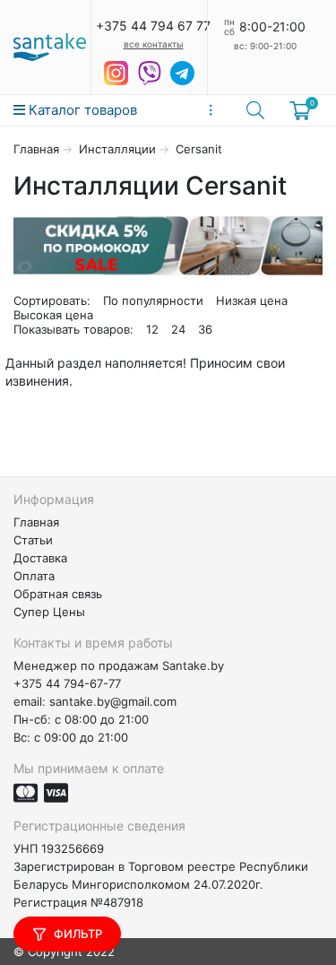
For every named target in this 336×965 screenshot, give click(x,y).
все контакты (154, 44)
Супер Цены (49, 611)
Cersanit (199, 149)
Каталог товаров (81, 109)
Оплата (34, 576)
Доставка (40, 558)
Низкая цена (252, 300)
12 (152, 329)
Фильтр (76, 933)
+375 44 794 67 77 (153, 25)
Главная (36, 149)
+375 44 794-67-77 (67, 683)
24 (178, 329)
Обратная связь (57, 594)
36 (205, 329)
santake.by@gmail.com (113, 701)
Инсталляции (117, 149)
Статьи (33, 540)
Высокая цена (53, 315)
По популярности (153, 300)
